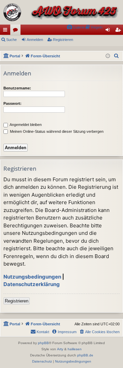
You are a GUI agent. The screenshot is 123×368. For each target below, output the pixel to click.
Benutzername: (17, 88)
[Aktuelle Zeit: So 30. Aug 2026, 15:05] (108, 56)
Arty (60, 349)
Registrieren (63, 40)
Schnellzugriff (6, 31)
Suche (11, 40)
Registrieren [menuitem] (119, 31)
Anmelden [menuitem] (109, 31)
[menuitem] (76, 27)
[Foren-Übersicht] (61, 12)
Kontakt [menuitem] (43, 332)
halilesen (75, 349)
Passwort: (12, 103)
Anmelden (35, 40)
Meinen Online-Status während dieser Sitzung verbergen (56, 131)
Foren (16, 31)
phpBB (43, 343)
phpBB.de (85, 355)
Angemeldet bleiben (25, 125)
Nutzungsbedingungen (32, 276)
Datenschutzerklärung (31, 284)
